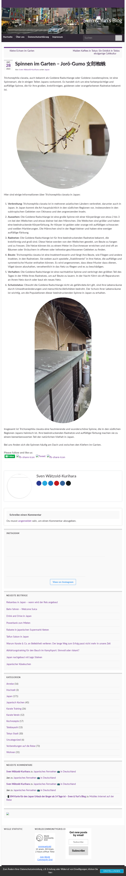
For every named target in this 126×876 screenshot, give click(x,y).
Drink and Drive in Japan (19, 616)
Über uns (20, 37)
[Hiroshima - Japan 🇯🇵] (16, 566)
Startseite (7, 37)
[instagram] (21, 4)
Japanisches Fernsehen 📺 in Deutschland (54, 772)
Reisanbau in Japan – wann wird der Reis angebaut (32, 602)
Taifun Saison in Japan (17, 637)
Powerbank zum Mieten (18, 623)
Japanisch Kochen (15, 702)
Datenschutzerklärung (38, 37)
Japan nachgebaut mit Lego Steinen (24, 657)
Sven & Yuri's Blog (102, 20)
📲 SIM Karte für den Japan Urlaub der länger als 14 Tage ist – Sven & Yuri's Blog (46, 796)
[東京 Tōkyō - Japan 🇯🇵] (16, 547)
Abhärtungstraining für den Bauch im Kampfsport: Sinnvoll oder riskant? (42, 650)
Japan (47, 70)
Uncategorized (13, 740)
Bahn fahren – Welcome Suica (21, 609)
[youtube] (10, 4)
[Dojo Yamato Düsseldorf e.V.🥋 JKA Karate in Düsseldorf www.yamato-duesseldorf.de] (36, 566)
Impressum (57, 37)
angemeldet (25, 521)
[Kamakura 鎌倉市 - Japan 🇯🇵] (75, 547)
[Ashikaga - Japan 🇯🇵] (95, 547)
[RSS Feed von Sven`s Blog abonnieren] (5, 4)
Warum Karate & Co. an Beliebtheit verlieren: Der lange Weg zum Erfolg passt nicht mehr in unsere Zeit (58, 644)
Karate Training (13, 709)
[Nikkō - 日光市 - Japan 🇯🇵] (55, 547)
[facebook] (27, 4)
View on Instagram (63, 582)
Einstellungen (112, 871)
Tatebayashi (12, 727)
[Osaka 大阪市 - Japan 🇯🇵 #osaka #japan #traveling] (55, 566)
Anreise (10, 684)
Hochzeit (10, 690)
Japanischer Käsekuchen (18, 664)
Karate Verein (13, 715)
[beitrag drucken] (119, 70)
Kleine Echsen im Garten (22, 51)
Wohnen (10, 752)
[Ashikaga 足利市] (36, 547)
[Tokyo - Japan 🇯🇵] (75, 566)
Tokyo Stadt (12, 734)
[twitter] (16, 4)
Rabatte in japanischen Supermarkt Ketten (27, 630)
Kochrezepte (12, 721)
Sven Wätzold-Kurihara (29, 70)
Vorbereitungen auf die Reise (20, 746)
